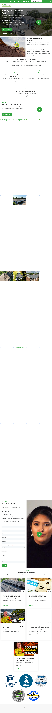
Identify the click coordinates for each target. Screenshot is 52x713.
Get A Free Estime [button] (6, 29)
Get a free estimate (36, 1)
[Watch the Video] (38, 22)
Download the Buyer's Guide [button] (8, 33)
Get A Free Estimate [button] (7, 114)
